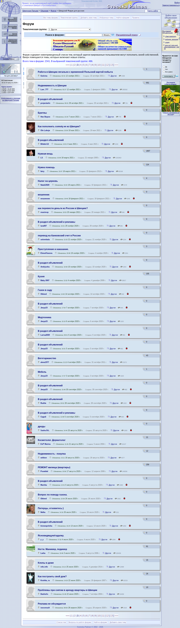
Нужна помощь (46, 167)
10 (99, 65)
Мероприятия (12, 19)
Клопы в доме (46, 563)
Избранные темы (106, 18)
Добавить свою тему (89, 18)
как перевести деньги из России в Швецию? (63, 208)
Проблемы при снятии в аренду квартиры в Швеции (67, 590)
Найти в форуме (122, 18)
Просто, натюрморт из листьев (171, 113)
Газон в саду (45, 290)
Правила (135, 18)
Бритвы (42, 113)
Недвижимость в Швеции (52, 85)
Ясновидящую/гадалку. (51, 535)
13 (111, 65)
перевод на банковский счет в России (59, 235)
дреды (41, 426)
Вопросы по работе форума (80, 622)
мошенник (43, 194)
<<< (67, 65)
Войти (177, 3)
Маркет (14, 28)
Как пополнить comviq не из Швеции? (59, 126)
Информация (12, 41)
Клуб (15, 18)
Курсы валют (7, 87)
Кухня (41, 276)
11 (103, 65)
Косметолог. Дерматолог (52, 440)
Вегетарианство (47, 358)
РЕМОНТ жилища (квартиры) (54, 467)
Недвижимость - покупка (52, 454)
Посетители (13, 21)
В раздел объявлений (50, 99)
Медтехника (44, 317)
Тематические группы (69, 18)
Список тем (61, 622)
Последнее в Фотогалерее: (171, 83)
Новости (14, 42)
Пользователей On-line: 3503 (91, 1)
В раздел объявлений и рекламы (56, 222)
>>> (116, 65)
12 (107, 65)
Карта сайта (153, 11)
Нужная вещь (45, 154)
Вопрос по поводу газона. (52, 494)
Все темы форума (50, 18)
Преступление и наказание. (53, 249)
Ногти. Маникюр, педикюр (52, 549)
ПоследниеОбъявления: (167, 32)
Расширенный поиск (127, 35)
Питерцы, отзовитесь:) (51, 508)
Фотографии (12, 26)
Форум (53, 11)
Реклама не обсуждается (52, 604)
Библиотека (13, 39)
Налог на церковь (48, 181)
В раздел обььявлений (51, 140)
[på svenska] (2, 1)
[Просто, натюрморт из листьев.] (171, 111)
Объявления (13, 35)
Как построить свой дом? (52, 576)
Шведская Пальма (30, 11)
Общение (44, 11)
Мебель (42, 372)
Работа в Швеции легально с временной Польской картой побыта (75, 72)
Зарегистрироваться (171, 5)
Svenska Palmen (8, 59)
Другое (114, 76)
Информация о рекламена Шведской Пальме (10, 99)
